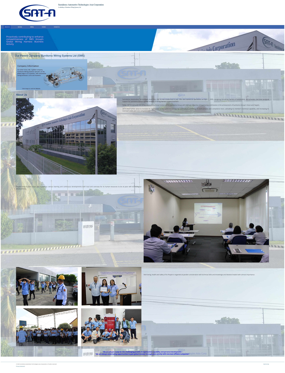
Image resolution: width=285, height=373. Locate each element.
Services (20, 27)
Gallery (32, 27)
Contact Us (57, 27)
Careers (44, 27)
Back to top (266, 364)
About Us (7, 27)
